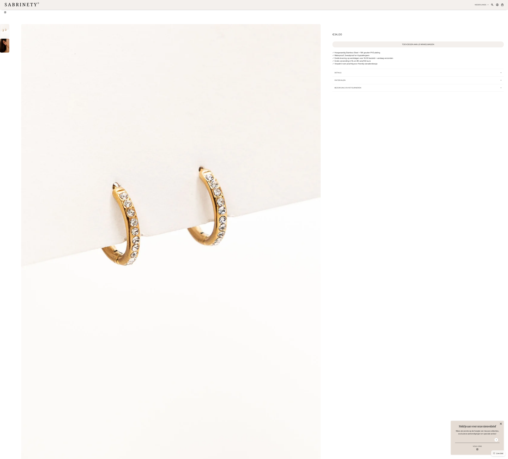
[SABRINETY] (22, 4)
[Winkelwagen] (502, 4)
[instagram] (5, 12)
